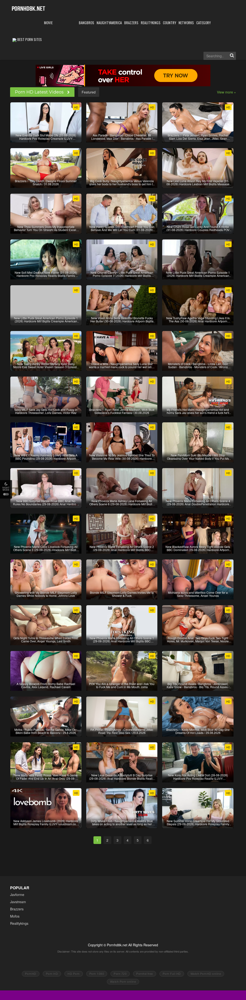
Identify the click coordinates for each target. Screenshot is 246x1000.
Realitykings (19, 923)
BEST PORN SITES (29, 39)
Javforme (17, 894)
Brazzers (17, 909)
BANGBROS (86, 22)
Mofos (14, 916)
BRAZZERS (131, 22)
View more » (226, 92)
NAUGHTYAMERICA (109, 22)
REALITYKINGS (150, 22)
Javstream (18, 901)
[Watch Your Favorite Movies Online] (28, 8)
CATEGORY (203, 22)
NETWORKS (186, 22)
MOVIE (48, 22)
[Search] (232, 56)
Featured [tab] (89, 92)
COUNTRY (169, 22)
